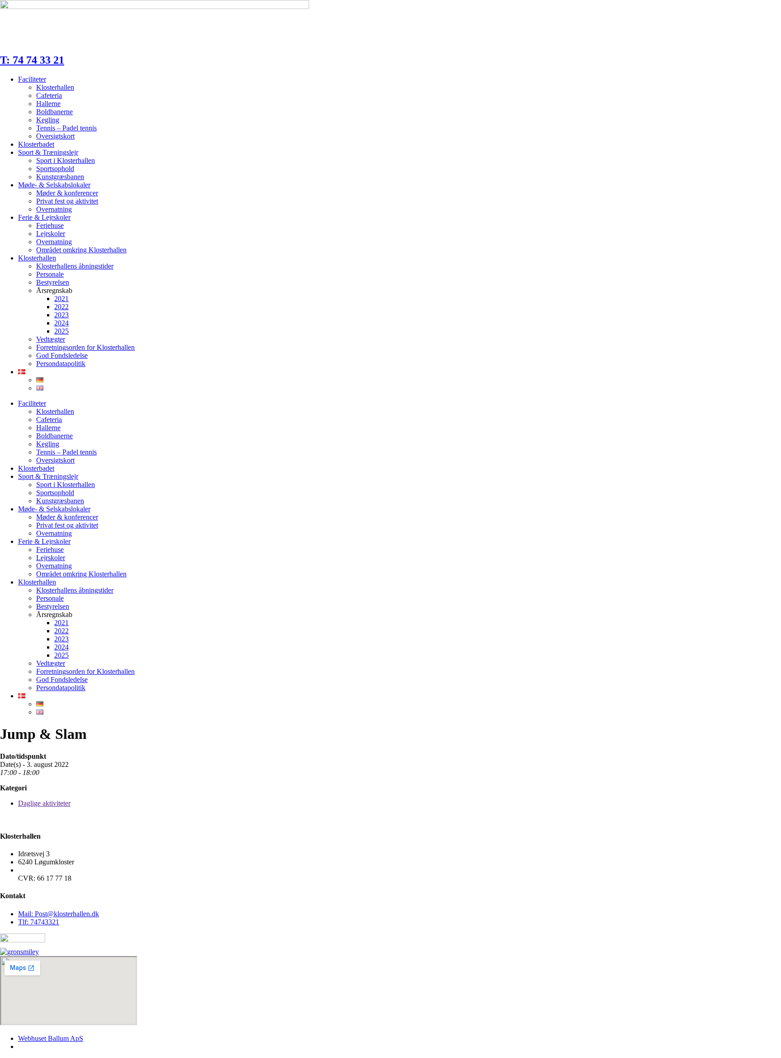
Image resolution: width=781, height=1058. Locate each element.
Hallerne (48, 103)
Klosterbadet (36, 144)
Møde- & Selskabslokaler (54, 185)
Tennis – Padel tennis (66, 128)
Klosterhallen (55, 87)
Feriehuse (50, 225)
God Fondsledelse (62, 355)
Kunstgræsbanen (60, 177)
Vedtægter (50, 339)
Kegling (47, 120)
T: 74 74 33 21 (32, 60)
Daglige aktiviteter (44, 803)
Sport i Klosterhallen (65, 160)
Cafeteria (49, 95)
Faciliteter (32, 79)
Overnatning (54, 209)
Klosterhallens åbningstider (74, 266)
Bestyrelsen (52, 282)
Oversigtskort (55, 136)
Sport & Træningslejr (48, 152)
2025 (61, 331)
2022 (61, 307)
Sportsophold (55, 168)
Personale (50, 274)
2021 (61, 298)
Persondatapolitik (60, 363)
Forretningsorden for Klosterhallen (85, 347)
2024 (61, 323)
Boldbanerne (54, 112)
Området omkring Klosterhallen (81, 250)
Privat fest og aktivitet (67, 201)
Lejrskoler (50, 233)
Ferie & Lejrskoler (44, 217)
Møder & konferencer (67, 193)
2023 (61, 315)
